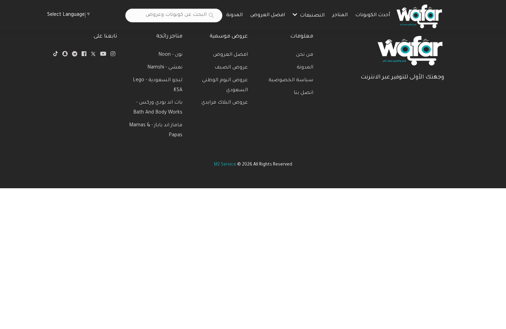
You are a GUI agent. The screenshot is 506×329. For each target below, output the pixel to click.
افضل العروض (267, 15)
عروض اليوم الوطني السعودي (225, 85)
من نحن (304, 55)
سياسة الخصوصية (290, 80)
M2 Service (225, 164)
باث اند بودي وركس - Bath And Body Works (157, 108)
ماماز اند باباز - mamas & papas (155, 130)
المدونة (234, 15)
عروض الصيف (231, 68)
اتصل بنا (303, 93)
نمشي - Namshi (164, 68)
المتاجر (340, 15)
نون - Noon (170, 55)
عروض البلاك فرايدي (224, 103)
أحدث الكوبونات (372, 15)
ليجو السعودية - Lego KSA (157, 85)
